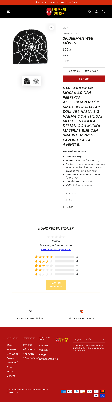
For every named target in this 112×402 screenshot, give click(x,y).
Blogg (42, 354)
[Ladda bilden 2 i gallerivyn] (36, 81)
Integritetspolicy (32, 358)
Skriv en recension (56, 284)
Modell (66, 55)
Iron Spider (13, 353)
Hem (64, 28)
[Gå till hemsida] (56, 11)
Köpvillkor (28, 353)
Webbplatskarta (48, 358)
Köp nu (84, 79)
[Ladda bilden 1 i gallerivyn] (27, 81)
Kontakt (43, 345)
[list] (56, 315)
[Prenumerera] (103, 339)
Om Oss (27, 345)
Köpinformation (32, 349)
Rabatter (44, 350)
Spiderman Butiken (71, 34)
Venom (11, 375)
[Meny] (8, 12)
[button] (89, 12)
